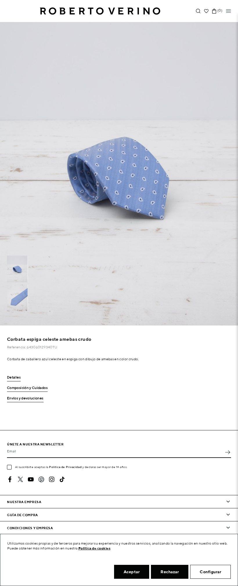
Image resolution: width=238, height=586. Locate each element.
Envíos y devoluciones (25, 398)
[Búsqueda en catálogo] (198, 11)
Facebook (10, 479)
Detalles (14, 377)
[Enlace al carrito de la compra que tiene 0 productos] (214, 11)
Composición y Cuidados (27, 388)
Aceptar (132, 571)
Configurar (210, 571)
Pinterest (41, 479)
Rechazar (170, 571)
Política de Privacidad (65, 467)
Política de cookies (94, 548)
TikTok (62, 479)
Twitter (20, 479)
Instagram (52, 479)
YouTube (31, 479)
